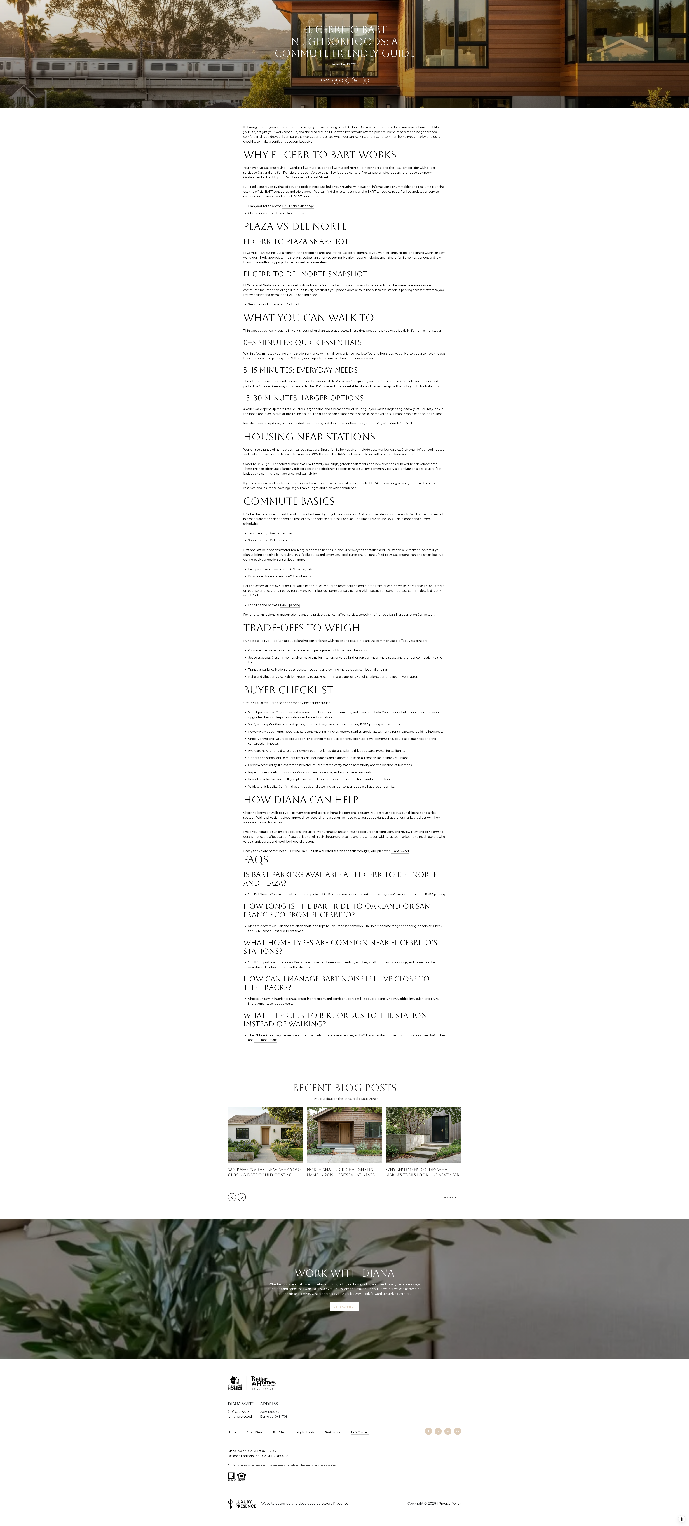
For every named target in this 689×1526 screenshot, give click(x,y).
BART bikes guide (300, 569)
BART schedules (280, 533)
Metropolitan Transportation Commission (405, 614)
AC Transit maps (299, 576)
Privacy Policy (450, 1504)
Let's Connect (360, 1432)
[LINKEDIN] (447, 1431)
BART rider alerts (298, 213)
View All (450, 1197)
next (242, 1197)
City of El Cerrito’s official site (397, 423)
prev (232, 1197)
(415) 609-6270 (238, 1411)
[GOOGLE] (457, 1431)
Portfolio (278, 1432)
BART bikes (437, 1035)
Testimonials (332, 1432)
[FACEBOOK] (428, 1431)
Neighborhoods (304, 1432)
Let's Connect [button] (344, 1306)
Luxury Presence (334, 1504)
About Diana (254, 1432)
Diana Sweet (400, 851)
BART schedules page (298, 206)
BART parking (294, 304)
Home (232, 1432)
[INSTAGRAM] (438, 1431)
